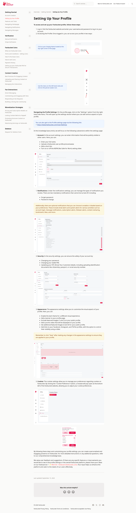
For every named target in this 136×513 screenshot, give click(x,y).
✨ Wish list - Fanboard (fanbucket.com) (63, 465)
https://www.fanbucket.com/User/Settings (52, 125)
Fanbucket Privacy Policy (41, 509)
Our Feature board (119, 4)
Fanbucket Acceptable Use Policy (81, 509)
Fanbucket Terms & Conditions (59, 509)
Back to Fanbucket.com (105, 4)
